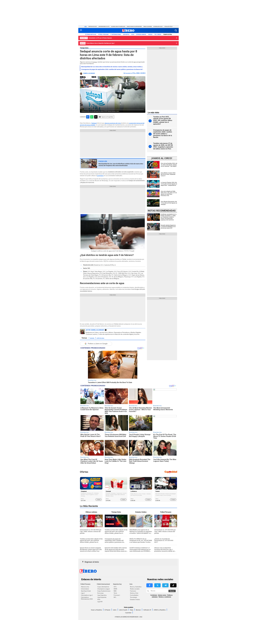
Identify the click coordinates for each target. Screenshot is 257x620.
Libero (114, 610)
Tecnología (133, 597)
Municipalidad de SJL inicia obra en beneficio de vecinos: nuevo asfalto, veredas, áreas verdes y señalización (116, 66)
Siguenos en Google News (107, 116)
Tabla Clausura (147, 26)
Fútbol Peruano (103, 34)
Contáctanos (153, 595)
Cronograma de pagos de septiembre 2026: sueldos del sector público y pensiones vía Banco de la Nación (114, 69)
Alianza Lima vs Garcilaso (118, 26)
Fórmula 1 (117, 595)
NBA (115, 591)
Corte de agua (100, 338)
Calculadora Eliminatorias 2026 (87, 598)
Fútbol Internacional (103, 584)
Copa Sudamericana (103, 591)
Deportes (126, 34)
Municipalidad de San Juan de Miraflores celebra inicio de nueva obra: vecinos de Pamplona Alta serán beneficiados (120, 164)
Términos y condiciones (164, 597)
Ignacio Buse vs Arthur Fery (134, 26)
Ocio (132, 34)
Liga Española (101, 597)
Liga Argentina (102, 595)
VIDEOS (150, 34)
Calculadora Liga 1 (87, 595)
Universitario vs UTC (104, 26)
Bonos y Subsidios (135, 587)
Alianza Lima (85, 587)
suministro (100, 175)
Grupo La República (96, 610)
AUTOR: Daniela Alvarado (95, 330)
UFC (115, 587)
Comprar (98, 499)
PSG (98, 599)
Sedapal (94, 123)
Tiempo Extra (167, 34)
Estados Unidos (135, 599)
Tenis (115, 593)
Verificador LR (147, 610)
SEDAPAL (92, 338)
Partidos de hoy (92, 26)
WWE (115, 589)
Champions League (103, 589)
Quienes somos (162, 595)
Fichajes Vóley (169, 26)
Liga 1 (83, 593)
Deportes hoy (117, 584)
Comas (94, 62)
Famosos (133, 591)
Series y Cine (134, 593)
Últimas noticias (90, 34)
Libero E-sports (123, 610)
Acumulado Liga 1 (158, 26)
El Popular (107, 610)
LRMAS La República (160, 610)
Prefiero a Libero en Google (98, 344)
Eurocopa (100, 593)
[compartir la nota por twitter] (96, 117)
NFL (115, 597)
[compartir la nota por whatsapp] (92, 117)
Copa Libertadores (103, 587)
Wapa (131, 610)
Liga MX (99, 601)
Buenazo (138, 610)
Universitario (85, 589)
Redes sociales (135, 589)
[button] (176, 30)
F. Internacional (116, 34)
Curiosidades (134, 595)
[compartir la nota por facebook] (88, 117)
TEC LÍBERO (157, 34)
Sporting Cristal (86, 591)
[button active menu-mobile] (81, 30)
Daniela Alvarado (89, 73)
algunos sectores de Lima (113, 123)
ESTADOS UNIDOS (141, 34)
